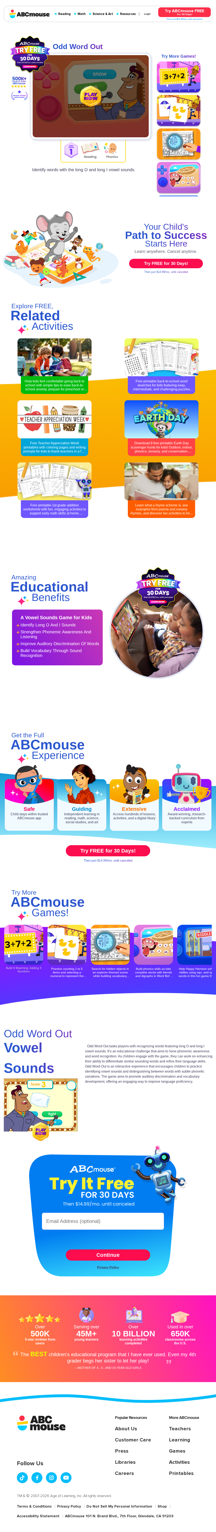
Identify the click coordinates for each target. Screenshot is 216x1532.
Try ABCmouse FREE (184, 12)
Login (147, 13)
